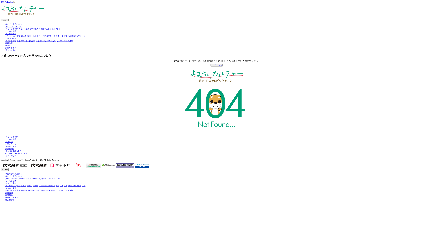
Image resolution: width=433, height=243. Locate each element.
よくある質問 (10, 31)
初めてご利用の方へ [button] (13, 24)
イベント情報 (10, 41)
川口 (72, 36)
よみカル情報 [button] (10, 38)
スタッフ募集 (10, 146)
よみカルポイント (53, 29)
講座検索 (9, 43)
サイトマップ (10, 156)
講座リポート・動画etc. (26, 41)
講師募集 (9, 45)
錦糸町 (29, 36)
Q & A (35, 29)
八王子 (41, 36)
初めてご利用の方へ (13, 27)
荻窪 (19, 36)
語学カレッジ (41, 41)
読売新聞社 (9, 149)
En (6, 2)
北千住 (35, 36)
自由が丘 (77, 36)
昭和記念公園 (49, 36)
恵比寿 (23, 36)
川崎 (61, 36)
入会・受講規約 (11, 29)
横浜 (65, 36)
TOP (2, 2)
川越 (83, 36)
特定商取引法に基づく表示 (16, 153)
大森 (57, 36)
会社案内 (9, 142)
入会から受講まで (25, 29)
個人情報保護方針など (14, 151)
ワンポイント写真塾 (65, 41)
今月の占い (51, 41)
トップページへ (216, 65)
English (10, 2)
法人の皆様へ (10, 50)
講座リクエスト (11, 48)
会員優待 (42, 29)
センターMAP (10, 36)
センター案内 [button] (10, 34)
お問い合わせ (10, 144)
